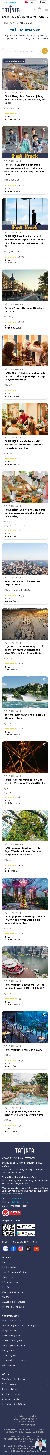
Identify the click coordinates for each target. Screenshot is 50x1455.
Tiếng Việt (31, 2)
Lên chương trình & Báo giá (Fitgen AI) (21, 1325)
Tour (4, 1262)
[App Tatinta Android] (26, 1234)
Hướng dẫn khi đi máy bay (15, 1360)
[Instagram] (21, 1248)
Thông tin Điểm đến (11, 1320)
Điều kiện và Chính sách (25, 1419)
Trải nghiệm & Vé (10, 1282)
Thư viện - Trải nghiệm (12, 1340)
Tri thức (5, 1287)
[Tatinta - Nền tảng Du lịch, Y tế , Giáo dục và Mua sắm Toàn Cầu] (11, 9)
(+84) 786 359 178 (11, 2)
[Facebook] (13, 1248)
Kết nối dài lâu (9, 1365)
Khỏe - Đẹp (7, 1277)
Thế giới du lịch (9, 1330)
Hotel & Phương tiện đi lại (14, 1272)
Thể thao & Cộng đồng (13, 1307)
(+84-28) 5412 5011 (19, 1198)
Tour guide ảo (8, 1350)
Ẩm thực (6, 1297)
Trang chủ (7, 23)
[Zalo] (5, 1248)
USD (43, 2)
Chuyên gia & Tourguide (13, 1302)
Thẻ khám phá (9, 1267)
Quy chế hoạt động (25, 1424)
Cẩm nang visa (9, 1355)
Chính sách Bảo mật (25, 1422)
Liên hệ (32, 1416)
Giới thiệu (18, 1416)
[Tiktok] (28, 1248)
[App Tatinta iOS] (26, 1227)
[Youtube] (36, 1248)
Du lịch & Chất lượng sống (19, 16)
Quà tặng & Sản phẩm (13, 1292)
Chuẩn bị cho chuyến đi (13, 1345)
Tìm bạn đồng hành (11, 1335)
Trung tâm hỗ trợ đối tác (14, 1404)
